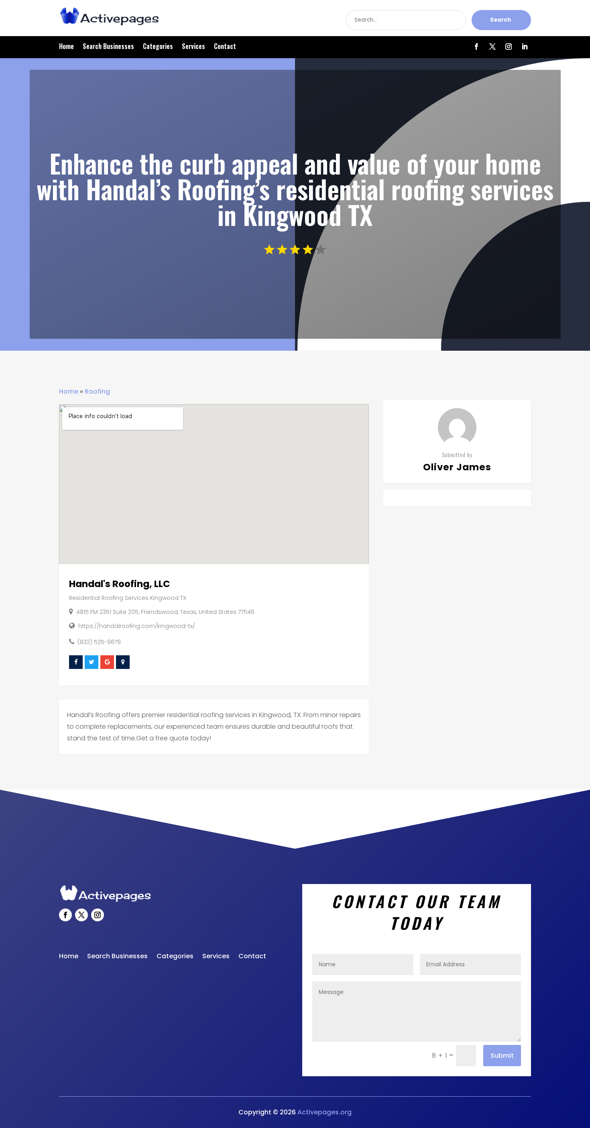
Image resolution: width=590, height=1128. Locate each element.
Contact (225, 47)
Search (500, 20)
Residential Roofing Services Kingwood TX (127, 598)
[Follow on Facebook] (476, 46)
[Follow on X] (492, 46)
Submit (502, 1055)
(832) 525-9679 (99, 642)
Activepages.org (324, 1112)
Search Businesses (108, 47)
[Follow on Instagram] (508, 46)
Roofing (97, 391)
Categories (158, 47)
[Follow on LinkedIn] (524, 46)
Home (66, 47)
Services (193, 47)
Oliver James (457, 467)
